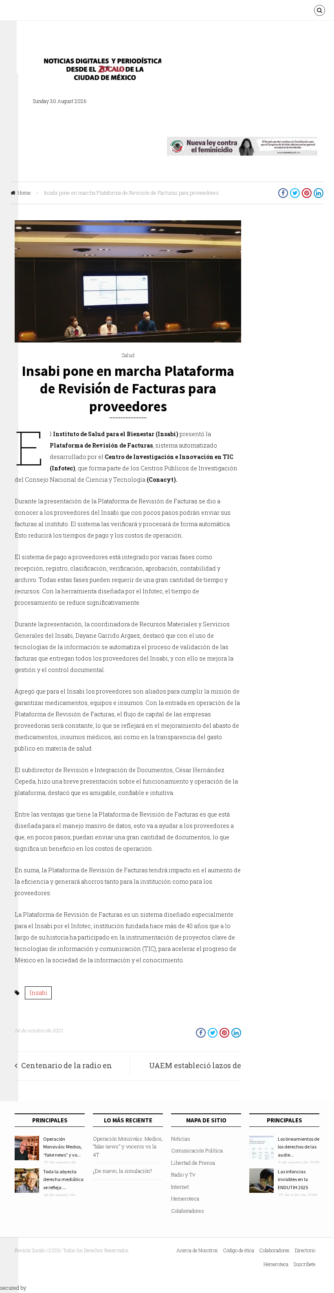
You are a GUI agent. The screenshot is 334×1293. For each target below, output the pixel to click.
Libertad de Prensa (193, 1162)
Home (24, 192)
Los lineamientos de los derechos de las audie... (298, 1147)
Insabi (38, 993)
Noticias (180, 1138)
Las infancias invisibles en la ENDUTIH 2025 (293, 1179)
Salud (127, 355)
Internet (180, 1186)
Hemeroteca (185, 1198)
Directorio (305, 1250)
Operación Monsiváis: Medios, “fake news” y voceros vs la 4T (128, 1146)
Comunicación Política (197, 1150)
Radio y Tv (183, 1174)
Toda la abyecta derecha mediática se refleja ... (63, 1179)
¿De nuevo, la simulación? (122, 1170)
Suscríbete (304, 1264)
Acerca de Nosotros (197, 1250)
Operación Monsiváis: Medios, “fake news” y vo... (62, 1147)
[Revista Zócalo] (100, 71)
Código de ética (238, 1250)
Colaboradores (187, 1210)
